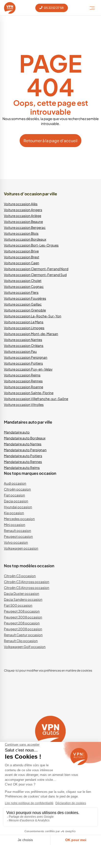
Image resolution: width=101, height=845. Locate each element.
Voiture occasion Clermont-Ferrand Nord (36, 269)
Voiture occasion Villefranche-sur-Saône (36, 399)
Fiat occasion (14, 495)
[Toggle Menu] (92, 8)
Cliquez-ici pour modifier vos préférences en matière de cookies (48, 670)
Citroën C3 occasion (20, 576)
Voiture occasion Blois (21, 233)
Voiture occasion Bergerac (25, 227)
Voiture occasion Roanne (23, 387)
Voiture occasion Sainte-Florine (28, 393)
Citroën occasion (17, 489)
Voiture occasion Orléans (23, 345)
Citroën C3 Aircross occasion (26, 582)
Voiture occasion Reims (22, 375)
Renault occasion (17, 530)
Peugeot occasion (18, 536)
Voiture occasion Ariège (22, 216)
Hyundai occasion (18, 507)
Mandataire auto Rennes (23, 462)
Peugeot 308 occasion (22, 611)
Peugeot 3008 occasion (23, 617)
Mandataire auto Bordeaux (24, 438)
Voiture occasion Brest (21, 257)
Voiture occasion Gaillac (23, 304)
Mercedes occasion (19, 519)
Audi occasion (15, 483)
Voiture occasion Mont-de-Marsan (31, 334)
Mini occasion (14, 524)
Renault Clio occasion (21, 641)
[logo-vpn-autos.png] (10, 8)
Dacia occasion (16, 501)
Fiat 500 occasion (18, 605)
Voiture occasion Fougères (25, 298)
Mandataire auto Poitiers (23, 456)
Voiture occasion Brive (21, 251)
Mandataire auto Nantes (22, 444)
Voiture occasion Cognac (24, 286)
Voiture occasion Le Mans (23, 322)
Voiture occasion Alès (21, 204)
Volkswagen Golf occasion (25, 647)
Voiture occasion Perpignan (25, 357)
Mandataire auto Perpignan (25, 450)
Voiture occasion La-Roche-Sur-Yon (32, 316)
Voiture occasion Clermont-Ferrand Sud (35, 275)
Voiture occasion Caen (21, 263)
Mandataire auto (17, 432)
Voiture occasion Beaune (23, 221)
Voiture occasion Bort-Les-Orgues (31, 245)
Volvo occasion (16, 542)
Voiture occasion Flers (21, 292)
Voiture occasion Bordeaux (25, 239)
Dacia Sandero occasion (23, 599)
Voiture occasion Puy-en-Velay (28, 369)
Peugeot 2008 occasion (23, 629)
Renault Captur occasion (23, 635)
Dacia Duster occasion (21, 593)
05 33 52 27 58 (53, 8)
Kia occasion (14, 513)
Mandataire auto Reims (22, 467)
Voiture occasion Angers (23, 210)
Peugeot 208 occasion (22, 623)
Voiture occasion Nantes (23, 340)
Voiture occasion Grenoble (25, 310)
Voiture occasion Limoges (24, 328)
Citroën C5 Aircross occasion (26, 587)
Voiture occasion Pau (20, 351)
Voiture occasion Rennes (23, 381)
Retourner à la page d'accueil (50, 140)
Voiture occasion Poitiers (23, 363)
